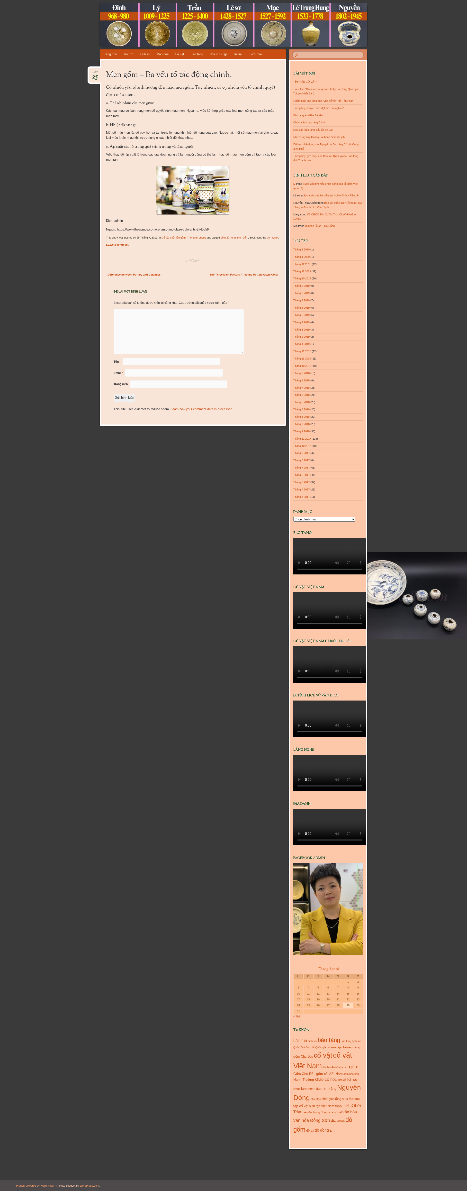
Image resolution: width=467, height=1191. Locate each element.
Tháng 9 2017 (301, 453)
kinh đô (342, 1079)
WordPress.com (89, 1185)
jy (294, 183)
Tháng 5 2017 (301, 482)
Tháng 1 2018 (301, 431)
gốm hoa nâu (351, 1073)
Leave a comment (117, 244)
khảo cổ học (326, 1079)
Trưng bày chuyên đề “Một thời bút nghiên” (318, 108)
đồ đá (310, 1130)
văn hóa (349, 1111)
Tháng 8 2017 (301, 460)
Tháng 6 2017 (301, 474)
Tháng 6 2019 (301, 307)
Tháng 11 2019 (302, 271)
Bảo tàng (196, 54)
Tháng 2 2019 (301, 336)
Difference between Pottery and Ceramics (132, 274)
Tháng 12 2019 (302, 264)
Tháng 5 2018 (301, 402)
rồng (338, 1099)
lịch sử (352, 1079)
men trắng (328, 1088)
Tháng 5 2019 (301, 315)
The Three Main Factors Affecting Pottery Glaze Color (246, 274)
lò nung (231, 237)
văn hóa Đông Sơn (311, 1120)
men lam (300, 1088)
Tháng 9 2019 (301, 285)
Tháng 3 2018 (301, 416)
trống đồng (320, 1112)
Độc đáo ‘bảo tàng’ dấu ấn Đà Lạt (312, 129)
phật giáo (328, 1099)
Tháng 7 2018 (301, 387)
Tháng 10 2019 (302, 278)
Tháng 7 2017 (301, 467)
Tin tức (128, 54)
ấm (332, 1130)
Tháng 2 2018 (301, 424)
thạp (338, 1106)
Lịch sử (145, 54)
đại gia (341, 1120)
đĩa (333, 1120)
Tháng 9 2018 (301, 373)
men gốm (242, 237)
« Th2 (296, 1016)
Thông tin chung (196, 237)
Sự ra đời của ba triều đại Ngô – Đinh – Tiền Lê (331, 195)
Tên (117, 361)
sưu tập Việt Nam (321, 1106)
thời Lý (347, 1106)
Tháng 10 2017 (302, 445)
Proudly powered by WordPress (35, 1185)
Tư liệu (238, 54)
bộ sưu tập (334, 1047)
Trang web (121, 384)
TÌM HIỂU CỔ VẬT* (305, 81)
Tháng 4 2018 (301, 409)
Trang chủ (110, 54)
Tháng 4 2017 (301, 489)
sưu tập (348, 1099)
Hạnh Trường (303, 1079)
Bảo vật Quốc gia (315, 1047)
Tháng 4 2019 (301, 322)
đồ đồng (322, 1130)
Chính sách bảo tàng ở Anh (309, 122)
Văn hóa (163, 54)
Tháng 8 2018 (301, 380)
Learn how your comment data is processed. (202, 409)
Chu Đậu (307, 1056)
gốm (223, 237)
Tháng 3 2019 (301, 329)
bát (296, 1040)
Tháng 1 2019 (301, 343)
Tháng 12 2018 (302, 351)
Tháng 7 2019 (301, 300)
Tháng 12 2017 (302, 438)
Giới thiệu (256, 54)
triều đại (307, 1112)
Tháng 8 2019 (301, 293)
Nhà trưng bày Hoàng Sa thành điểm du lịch (319, 137)
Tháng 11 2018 (302, 358)
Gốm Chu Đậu (304, 1074)
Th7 (95, 73)
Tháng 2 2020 (301, 249)
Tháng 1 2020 (301, 256)
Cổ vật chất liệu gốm (174, 237)
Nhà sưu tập (218, 54)
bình (303, 1040)
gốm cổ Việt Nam (329, 1074)
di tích (344, 1067)
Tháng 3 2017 (301, 496)
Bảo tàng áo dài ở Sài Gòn (308, 115)
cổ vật (323, 1055)
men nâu (313, 1088)
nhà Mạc (316, 1099)
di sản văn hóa (331, 1067)
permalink (272, 237)
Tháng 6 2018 (301, 394)
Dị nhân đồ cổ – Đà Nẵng (320, 225)
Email (118, 373)
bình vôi (312, 1041)
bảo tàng (329, 1040)
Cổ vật (179, 54)
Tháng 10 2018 (302, 365)
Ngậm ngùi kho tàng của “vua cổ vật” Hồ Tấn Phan (323, 100)
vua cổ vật (335, 1112)
